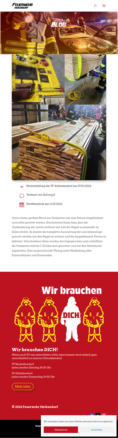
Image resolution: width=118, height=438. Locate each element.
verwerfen (96, 429)
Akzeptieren (60, 429)
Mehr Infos (23, 386)
